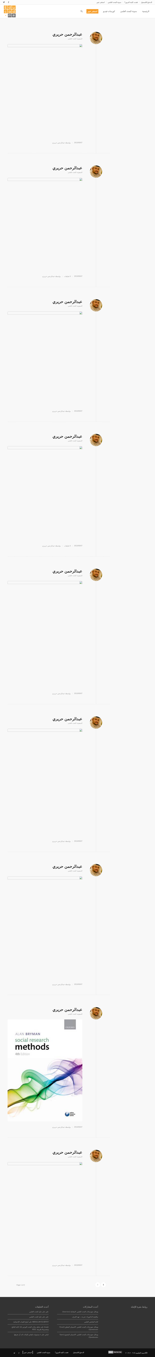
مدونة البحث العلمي (114, 2)
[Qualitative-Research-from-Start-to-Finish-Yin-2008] (45, 634)
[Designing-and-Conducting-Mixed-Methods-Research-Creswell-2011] (45, 90)
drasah (46, 1327)
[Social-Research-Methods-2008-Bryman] (45, 927)
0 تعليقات (67, 276)
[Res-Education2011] (45, 1210)
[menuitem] (145, 2)
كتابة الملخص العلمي (91, 1322)
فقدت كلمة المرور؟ (131, 2)
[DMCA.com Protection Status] (116, 1353)
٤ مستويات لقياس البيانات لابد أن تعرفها (27, 1334)
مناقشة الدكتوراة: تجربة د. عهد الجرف (85, 1317)
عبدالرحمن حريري (67, 34)
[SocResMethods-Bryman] (45, 1070)
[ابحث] (81, 11)
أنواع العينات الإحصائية (20, 1322)
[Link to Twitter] (4, 2)
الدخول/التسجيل (146, 2)
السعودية (79, 39)
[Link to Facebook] (8, 2)
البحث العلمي (72, 39)
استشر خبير (101, 2)
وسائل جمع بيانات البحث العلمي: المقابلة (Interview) (80, 1312)
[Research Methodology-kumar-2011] (45, 358)
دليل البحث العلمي (35, 1312)
